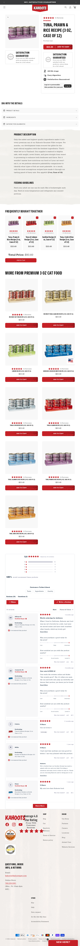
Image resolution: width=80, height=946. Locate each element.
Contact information (68, 939)
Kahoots (13, 939)
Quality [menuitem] (50, 591)
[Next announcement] (76, 2)
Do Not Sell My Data (38, 917)
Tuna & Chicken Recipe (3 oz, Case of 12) (21, 425)
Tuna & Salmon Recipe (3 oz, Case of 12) (31, 239)
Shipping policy (55, 939)
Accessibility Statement (40, 922)
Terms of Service (49, 835)
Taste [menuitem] (29, 591)
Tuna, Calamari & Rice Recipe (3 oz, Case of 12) (21, 479)
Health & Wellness (46, 829)
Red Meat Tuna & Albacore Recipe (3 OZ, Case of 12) (58, 314)
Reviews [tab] (10, 597)
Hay (32, 903)
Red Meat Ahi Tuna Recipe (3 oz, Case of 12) (21, 317)
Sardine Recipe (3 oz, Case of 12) (49, 238)
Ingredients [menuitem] (39, 591)
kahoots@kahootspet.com (16, 876)
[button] (4, 7)
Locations (65, 833)
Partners (65, 824)
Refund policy (22, 939)
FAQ (32, 907)
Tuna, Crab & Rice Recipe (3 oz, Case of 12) (67, 239)
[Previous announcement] (4, 2)
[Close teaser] (48, 939)
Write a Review (66, 602)
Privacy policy (32, 939)
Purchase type (48, 41)
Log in (67, 86)
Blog (63, 838)
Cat (44, 824)
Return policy (48, 840)
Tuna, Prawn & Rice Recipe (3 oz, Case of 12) (58, 479)
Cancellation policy (34, 941)
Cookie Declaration (48, 941)
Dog (44, 819)
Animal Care (66, 842)
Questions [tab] (22, 597)
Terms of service (44, 939)
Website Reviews (68, 847)
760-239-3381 (10, 883)
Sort (55, 610)
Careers (65, 828)
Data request (36, 912)
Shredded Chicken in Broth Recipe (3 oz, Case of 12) (58, 371)
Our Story (65, 819)
